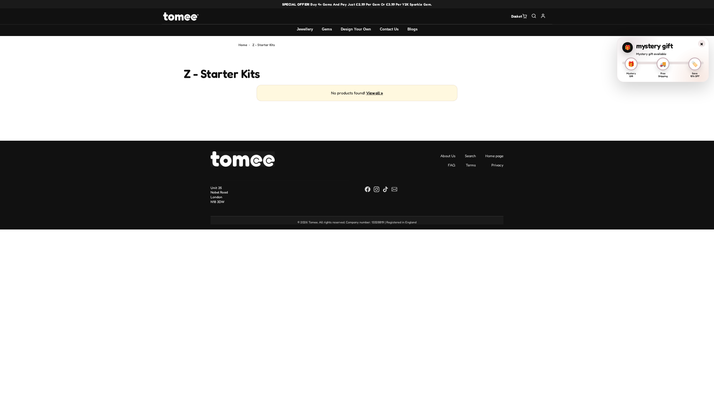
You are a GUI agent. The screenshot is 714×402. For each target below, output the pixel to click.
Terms (471, 165)
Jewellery (305, 29)
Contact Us (389, 29)
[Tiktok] (385, 189)
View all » (374, 92)
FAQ (451, 165)
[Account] (543, 15)
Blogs (412, 29)
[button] (534, 15)
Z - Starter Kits (263, 45)
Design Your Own (356, 29)
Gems (327, 29)
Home (242, 45)
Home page (494, 156)
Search (470, 156)
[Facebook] (367, 189)
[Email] (394, 189)
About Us (447, 156)
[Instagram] (376, 189)
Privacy (497, 165)
